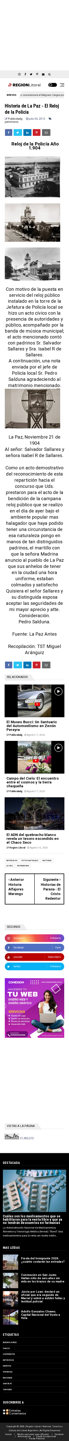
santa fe (7, 1383)
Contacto (59, 1434)
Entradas (14, 1410)
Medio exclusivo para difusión (33, 1434)
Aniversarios (24, 1436)
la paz (9, 866)
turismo (7, 1389)
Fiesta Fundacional (46, 1436)
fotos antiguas (29, 860)
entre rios (11, 860)
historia (47, 860)
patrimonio (11, 121)
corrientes (9, 1354)
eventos (7, 1366)
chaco (6, 1348)
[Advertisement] (34, 34)
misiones (7, 1378)
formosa (7, 1372)
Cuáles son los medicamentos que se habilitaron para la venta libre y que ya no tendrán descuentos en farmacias (32, 1219)
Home (8, 1434)
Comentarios (17, 1413)
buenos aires (10, 1342)
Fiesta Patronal (37, 1439)
